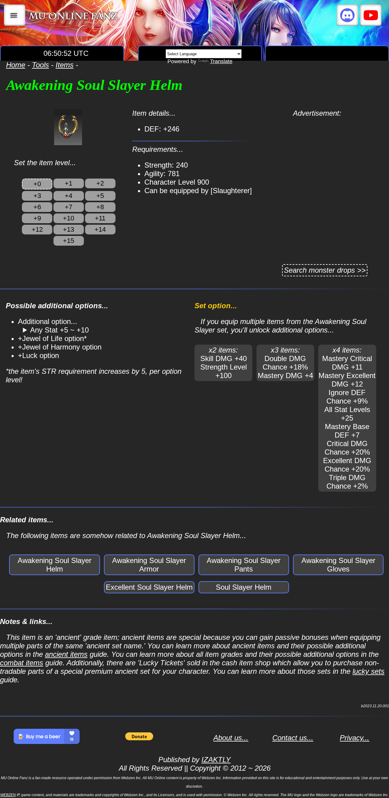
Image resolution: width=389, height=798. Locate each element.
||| (15, 15)
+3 (37, 196)
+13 (68, 229)
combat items (21, 663)
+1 (68, 183)
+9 (37, 218)
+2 (100, 183)
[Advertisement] (317, 160)
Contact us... (292, 738)
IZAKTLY (216, 759)
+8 (100, 207)
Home (15, 65)
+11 (100, 218)
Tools (40, 65)
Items (65, 65)
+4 (68, 196)
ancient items (66, 654)
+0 (37, 184)
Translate (221, 61)
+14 (100, 229)
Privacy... (354, 738)
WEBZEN (8, 795)
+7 (68, 207)
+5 (100, 196)
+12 (37, 229)
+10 (68, 218)
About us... (230, 738)
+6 (37, 207)
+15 (68, 240)
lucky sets (368, 671)
